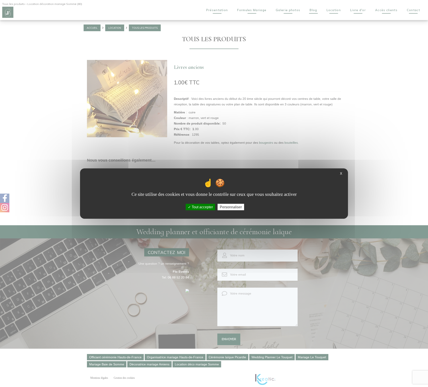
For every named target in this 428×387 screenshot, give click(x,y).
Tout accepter (202, 207)
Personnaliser (231, 207)
